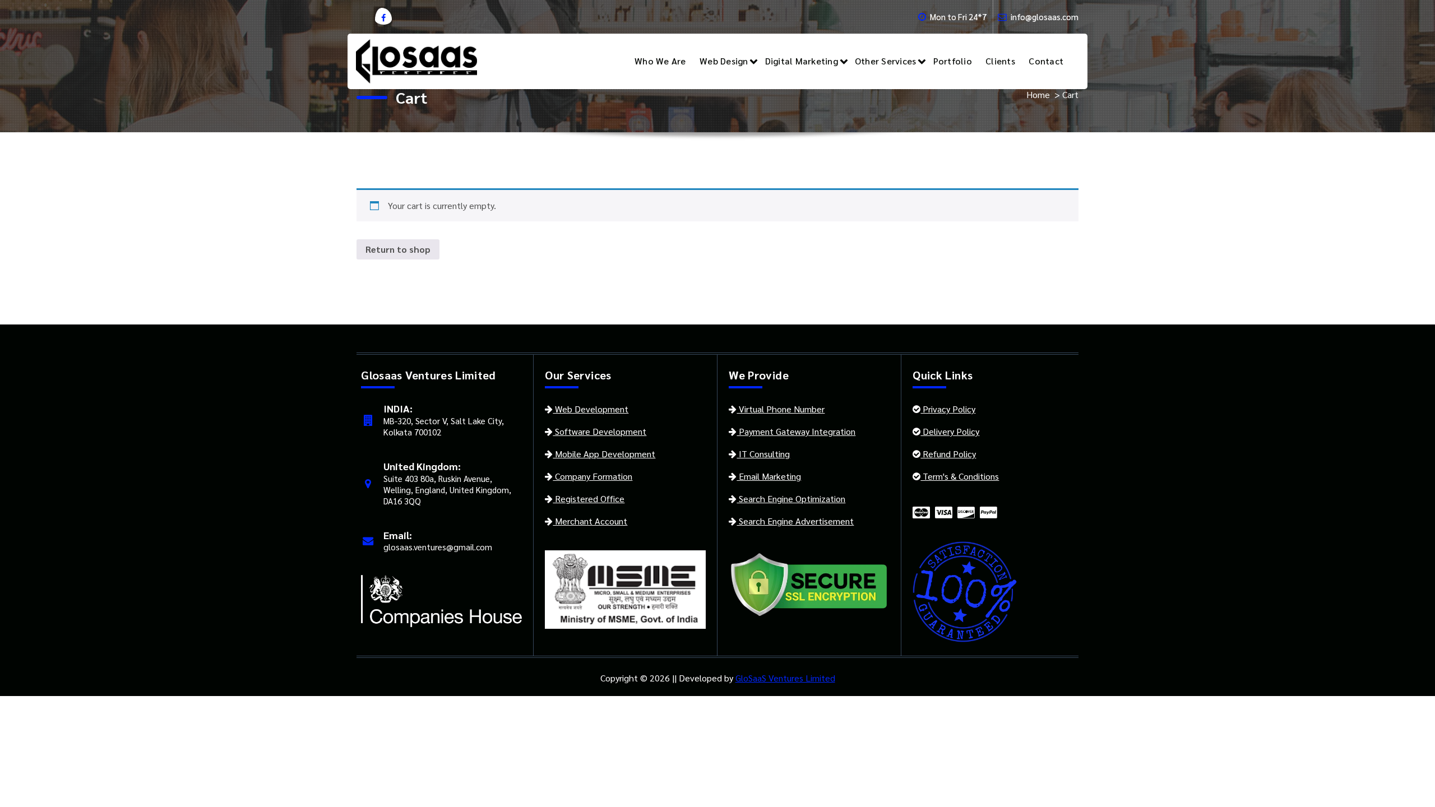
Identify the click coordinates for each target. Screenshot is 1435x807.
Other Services (885, 61)
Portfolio (952, 61)
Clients (1000, 61)
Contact (1046, 61)
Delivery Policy (949, 431)
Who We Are (660, 61)
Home (1038, 94)
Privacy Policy (947, 409)
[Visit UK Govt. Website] (441, 600)
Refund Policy (948, 454)
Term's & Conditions (959, 476)
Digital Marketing (801, 61)
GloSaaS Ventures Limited (785, 678)
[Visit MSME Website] (625, 588)
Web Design (724, 61)
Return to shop (397, 249)
